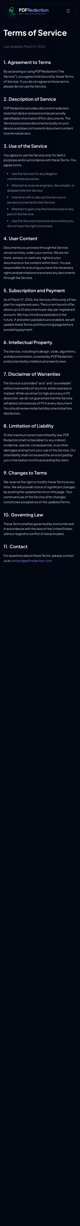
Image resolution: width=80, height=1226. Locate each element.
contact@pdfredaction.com (31, 561)
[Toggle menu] (68, 10)
